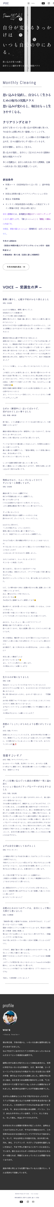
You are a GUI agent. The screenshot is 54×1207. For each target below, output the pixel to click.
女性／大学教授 (8, 915)
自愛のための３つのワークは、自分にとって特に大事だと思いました (27, 909)
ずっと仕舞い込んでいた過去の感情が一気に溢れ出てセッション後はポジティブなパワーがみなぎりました (27, 785)
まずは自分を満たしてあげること (19, 846)
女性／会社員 (7, 303)
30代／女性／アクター (10, 731)
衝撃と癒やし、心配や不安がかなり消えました (26, 299)
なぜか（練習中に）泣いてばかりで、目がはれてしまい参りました (21, 410)
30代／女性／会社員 (10, 793)
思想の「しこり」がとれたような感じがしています (27, 725)
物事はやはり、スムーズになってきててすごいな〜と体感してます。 (22, 481)
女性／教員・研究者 (9, 415)
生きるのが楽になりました (16, 677)
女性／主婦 (6, 681)
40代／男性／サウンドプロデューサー (16, 760)
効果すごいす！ (12, 755)
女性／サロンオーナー (10, 850)
